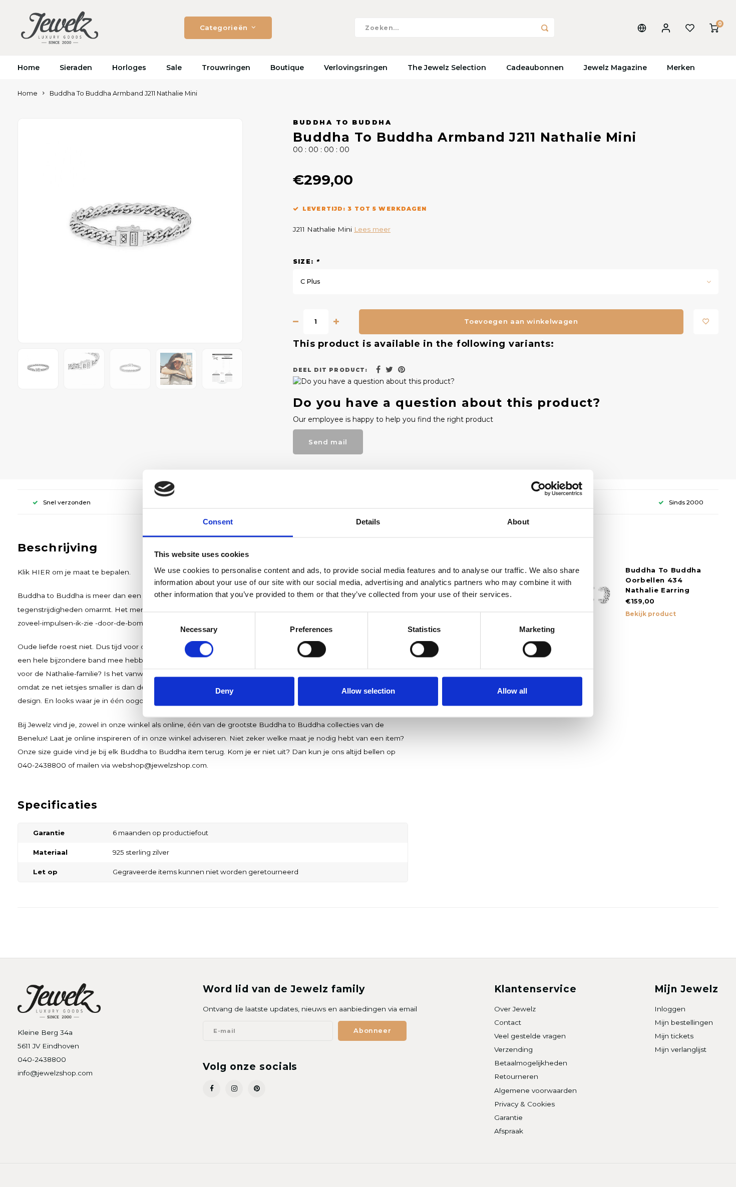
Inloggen (669, 1009)
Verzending (513, 1049)
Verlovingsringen (356, 67)
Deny (224, 691)
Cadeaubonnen (535, 67)
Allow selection (368, 691)
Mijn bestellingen (683, 1022)
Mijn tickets (673, 1036)
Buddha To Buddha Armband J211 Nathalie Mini (123, 93)
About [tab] (518, 521)
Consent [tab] (218, 521)
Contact (507, 1022)
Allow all (512, 691)
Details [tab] (368, 521)
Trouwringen (226, 67)
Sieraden (76, 67)
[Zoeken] (545, 28)
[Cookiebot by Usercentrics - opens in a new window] (538, 488)
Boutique (287, 67)
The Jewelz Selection (447, 67)
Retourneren (516, 1076)
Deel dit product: (330, 370)
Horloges (129, 67)
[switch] (311, 650)
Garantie (508, 1117)
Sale (174, 67)
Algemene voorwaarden (535, 1090)
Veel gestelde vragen (530, 1036)
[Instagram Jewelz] (234, 1088)
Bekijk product (650, 614)
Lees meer (372, 229)
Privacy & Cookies (524, 1104)
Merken (681, 67)
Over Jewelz (515, 1009)
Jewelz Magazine (615, 67)
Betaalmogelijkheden (530, 1063)
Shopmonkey (146, 1175)
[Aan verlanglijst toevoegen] (705, 321)
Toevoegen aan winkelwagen (521, 321)
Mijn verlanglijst (680, 1049)
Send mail (327, 442)
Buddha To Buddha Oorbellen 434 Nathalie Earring (663, 580)
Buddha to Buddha (342, 122)
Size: (306, 261)
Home (29, 67)
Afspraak (508, 1131)
